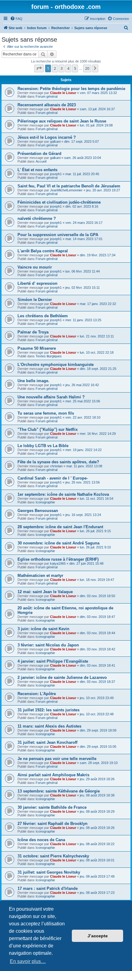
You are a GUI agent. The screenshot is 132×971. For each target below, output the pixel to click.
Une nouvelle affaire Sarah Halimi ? (51, 397)
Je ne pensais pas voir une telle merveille (56, 758)
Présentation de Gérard (39, 153)
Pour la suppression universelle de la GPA (57, 234)
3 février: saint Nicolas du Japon (48, 645)
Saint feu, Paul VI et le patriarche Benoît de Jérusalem (68, 186)
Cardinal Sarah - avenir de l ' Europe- (52, 478)
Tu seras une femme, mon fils (45, 413)
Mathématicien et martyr (40, 575)
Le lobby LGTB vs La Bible (42, 445)
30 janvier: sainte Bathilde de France (52, 807)
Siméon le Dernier (34, 299)
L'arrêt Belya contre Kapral (42, 251)
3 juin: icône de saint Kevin (43, 629)
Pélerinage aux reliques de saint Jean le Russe (61, 121)
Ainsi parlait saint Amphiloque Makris (53, 775)
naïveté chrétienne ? (36, 218)
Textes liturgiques (49, 356)
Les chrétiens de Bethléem (42, 316)
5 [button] (75, 68)
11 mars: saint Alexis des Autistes (49, 726)
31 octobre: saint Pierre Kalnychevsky (53, 856)
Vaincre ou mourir (34, 267)
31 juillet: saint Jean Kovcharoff (47, 742)
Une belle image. (33, 380)
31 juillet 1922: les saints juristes (48, 710)
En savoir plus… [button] (28, 961)
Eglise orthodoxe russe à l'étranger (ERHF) (58, 559)
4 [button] (68, 68)
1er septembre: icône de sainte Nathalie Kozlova (63, 494)
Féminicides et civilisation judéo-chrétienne (59, 202)
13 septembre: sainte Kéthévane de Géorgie (58, 791)
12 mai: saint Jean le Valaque (45, 591)
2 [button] (55, 68)
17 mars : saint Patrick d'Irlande (47, 888)
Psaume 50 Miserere (36, 348)
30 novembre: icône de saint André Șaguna (58, 543)
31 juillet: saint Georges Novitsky (48, 872)
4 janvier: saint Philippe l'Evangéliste (52, 661)
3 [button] (61, 68)
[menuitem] (16, 18)
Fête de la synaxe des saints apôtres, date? (58, 462)
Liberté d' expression (37, 283)
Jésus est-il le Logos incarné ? (46, 137)
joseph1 (56, 174)
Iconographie (45, 502)
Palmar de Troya (33, 332)
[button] (39, 68)
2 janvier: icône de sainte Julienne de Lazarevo (62, 677)
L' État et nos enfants (37, 169)
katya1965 (58, 563)
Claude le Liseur (63, 93)
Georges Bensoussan (37, 510)
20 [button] (87, 68)
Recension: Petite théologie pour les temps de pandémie (71, 88)
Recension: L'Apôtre (36, 693)
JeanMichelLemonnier (66, 190)
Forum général (46, 96)
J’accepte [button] (97, 935)
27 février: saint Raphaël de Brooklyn (52, 823)
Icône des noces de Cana (41, 839)
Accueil (41, 161)
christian (56, 466)
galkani (55, 141)
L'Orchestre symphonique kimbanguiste (55, 364)
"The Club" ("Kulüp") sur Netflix (47, 429)
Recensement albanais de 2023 (46, 105)
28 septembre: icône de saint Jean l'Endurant (60, 527)
